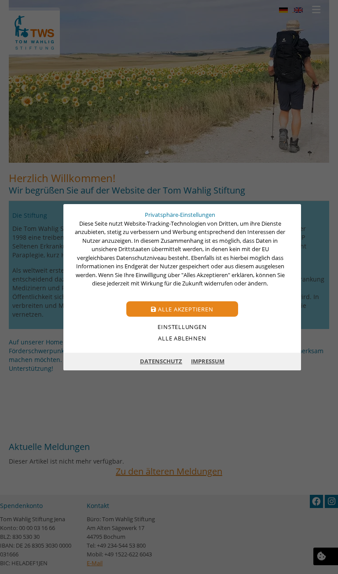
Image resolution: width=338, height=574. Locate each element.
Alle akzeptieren (184, 309)
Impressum (207, 361)
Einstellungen (182, 326)
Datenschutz (161, 361)
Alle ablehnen (182, 338)
